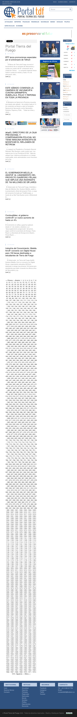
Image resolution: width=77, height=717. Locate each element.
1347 (29, 608)
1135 (20, 548)
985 (19, 506)
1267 (16, 586)
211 (17, 324)
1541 (20, 664)
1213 (25, 570)
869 (30, 478)
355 (16, 358)
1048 (7, 524)
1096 (34, 536)
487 (32, 388)
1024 (25, 516)
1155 (16, 554)
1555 (20, 668)
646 (23, 426)
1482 (7, 648)
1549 (25, 666)
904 (34, 486)
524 (12, 398)
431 (14, 376)
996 (28, 508)
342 (30, 354)
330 (17, 352)
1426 (7, 632)
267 (35, 336)
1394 (20, 622)
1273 (12, 588)
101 (19, 298)
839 (14, 472)
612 (23, 418)
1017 (25, 514)
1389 (29, 620)
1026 (34, 516)
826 (28, 468)
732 (26, 446)
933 (16, 494)
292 (34, 342)
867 (23, 478)
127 (21, 304)
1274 (16, 588)
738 (17, 448)
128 (25, 304)
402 (32, 368)
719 (10, 444)
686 (14, 436)
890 (14, 484)
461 (30, 382)
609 (12, 418)
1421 (16, 630)
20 (7, 284)
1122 (25, 544)
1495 (34, 650)
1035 (12, 520)
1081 (29, 532)
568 (17, 408)
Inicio (55, 2)
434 (25, 376)
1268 (20, 586)
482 (14, 388)
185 (16, 318)
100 (16, 298)
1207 (29, 568)
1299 (34, 594)
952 (23, 498)
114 (35, 300)
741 (28, 448)
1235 (29, 576)
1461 (7, 642)
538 (32, 400)
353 (8, 358)
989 (34, 506)
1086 (20, 534)
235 (12, 330)
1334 (34, 604)
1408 (20, 626)
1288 (16, 592)
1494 (29, 650)
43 (9, 288)
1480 (29, 646)
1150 (25, 552)
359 (30, 358)
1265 (7, 586)
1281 (16, 590)
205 (26, 322)
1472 (25, 644)
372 (16, 362)
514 (7, 396)
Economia (19, 26)
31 (7, 286)
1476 (12, 646)
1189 (12, 564)
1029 (16, 518)
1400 (16, 624)
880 (8, 482)
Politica (67, 22)
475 (19, 386)
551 (17, 404)
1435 (16, 634)
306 (23, 346)
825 (25, 468)
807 (21, 464)
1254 (20, 582)
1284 (29, 590)
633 (7, 424)
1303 (20, 596)
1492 (20, 650)
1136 (25, 548)
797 (16, 462)
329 (14, 352)
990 (7, 508)
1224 (12, 574)
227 (14, 328)
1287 (12, 592)
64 (7, 292)
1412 (7, 628)
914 (8, 490)
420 (35, 372)
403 (35, 368)
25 (21, 284)
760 (35, 452)
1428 (16, 632)
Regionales (35, 22)
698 (26, 438)
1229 (34, 574)
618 (14, 420)
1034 (7, 520)
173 (34, 314)
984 (16, 506)
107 (10, 300)
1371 (12, 616)
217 (8, 326)
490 (12, 390)
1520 (20, 658)
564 (34, 406)
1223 (7, 574)
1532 (12, 662)
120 (26, 302)
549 (10, 404)
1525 (12, 660)
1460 (34, 640)
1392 (12, 622)
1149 (20, 552)
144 (21, 308)
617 (10, 420)
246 (21, 332)
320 (12, 350)
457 (16, 382)
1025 (29, 516)
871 (7, 480)
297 (21, 344)
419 (32, 372)
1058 (20, 526)
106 (7, 300)
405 (12, 370)
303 (12, 346)
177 (17, 316)
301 (35, 344)
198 (32, 320)
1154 (12, 554)
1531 (7, 662)
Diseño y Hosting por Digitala (55, 713)
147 (32, 308)
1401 (20, 624)
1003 (25, 510)
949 (12, 498)
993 (17, 508)
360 (34, 358)
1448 (12, 638)
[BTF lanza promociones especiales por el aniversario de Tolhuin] (21, 79)
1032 (29, 518)
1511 (12, 656)
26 (23, 284)
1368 (29, 614)
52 (35, 288)
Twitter (42, 692)
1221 (29, 572)
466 (17, 384)
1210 (12, 570)
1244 (7, 580)
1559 (7, 670)
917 (19, 490)
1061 (34, 526)
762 (12, 454)
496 (34, 390)
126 (17, 304)
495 (30, 390)
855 (10, 476)
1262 (25, 584)
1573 (13, 674)
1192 (25, 564)
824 (21, 468)
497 (7, 392)
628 (19, 422)
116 (12, 302)
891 (17, 484)
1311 (25, 598)
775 (28, 456)
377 (34, 362)
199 (35, 320)
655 (25, 428)
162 (25, 312)
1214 (29, 570)
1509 (34, 654)
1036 (16, 520)
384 (28, 364)
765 (23, 454)
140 (7, 308)
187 (23, 318)
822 (14, 468)
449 (17, 380)
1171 (25, 558)
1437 (25, 634)
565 (7, 408)
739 (21, 448)
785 (34, 458)
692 (35, 436)
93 (26, 296)
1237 (7, 578)
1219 (20, 572)
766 (26, 454)
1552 (7, 668)
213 (25, 324)
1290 (25, 592)
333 (28, 352)
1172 (29, 558)
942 (17, 496)
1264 (34, 584)
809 (28, 464)
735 (7, 448)
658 (35, 428)
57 (18, 290)
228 (17, 328)
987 (26, 506)
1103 (34, 538)
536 (25, 400)
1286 (7, 592)
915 (12, 490)
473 (12, 386)
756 (21, 452)
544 (23, 402)
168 (16, 314)
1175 (12, 560)
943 (21, 496)
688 (21, 436)
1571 (29, 672)
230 (25, 328)
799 (23, 462)
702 (10, 440)
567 (14, 408)
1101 (25, 538)
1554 (16, 668)
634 (10, 424)
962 (28, 500)
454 (35, 380)
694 (12, 438)
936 (26, 494)
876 (25, 480)
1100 (20, 538)
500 (17, 392)
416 (21, 372)
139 (34, 306)
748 (23, 450)
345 (10, 356)
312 (14, 348)
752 (7, 452)
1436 (20, 634)
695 (16, 438)
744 (8, 450)
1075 (34, 530)
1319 (29, 600)
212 (21, 324)
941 (14, 496)
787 (10, 460)
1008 (16, 512)
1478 (20, 646)
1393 (16, 622)
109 (17, 300)
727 (8, 446)
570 (25, 408)
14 (20, 282)
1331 (20, 604)
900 (19, 486)
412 (7, 372)
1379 (16, 618)
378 (7, 364)
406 (16, 370)
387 (8, 366)
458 (19, 382)
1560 (12, 670)
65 (9, 292)
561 (23, 406)
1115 (25, 542)
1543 (29, 664)
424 (19, 374)
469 (28, 384)
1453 (34, 638)
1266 (12, 586)
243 (10, 332)
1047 (34, 522)
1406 (12, 626)
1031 (25, 518)
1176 (16, 560)
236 (16, 330)
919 (26, 490)
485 (25, 388)
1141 (16, 550)
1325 (25, 602)
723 (25, 444)
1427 (12, 632)
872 (10, 480)
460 (26, 382)
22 (12, 284)
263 (21, 336)
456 (12, 382)
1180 (34, 560)
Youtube (42, 694)
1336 (12, 606)
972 (34, 502)
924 (14, 492)
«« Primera (9, 280)
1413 (12, 628)
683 (34, 434)
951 (19, 498)
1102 (29, 538)
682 (30, 434)
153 (23, 310)
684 (7, 436)
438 (8, 378)
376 (30, 362)
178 (21, 316)
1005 (34, 510)
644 (16, 426)
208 (7, 324)
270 (16, 338)
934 (19, 494)
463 (7, 384)
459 (23, 382)
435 (28, 376)
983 (12, 506)
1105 (12, 540)
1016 (20, 514)
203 (19, 322)
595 (23, 414)
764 (19, 454)
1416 (25, 628)
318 (35, 348)
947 (35, 496)
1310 (20, 598)
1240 (20, 578)
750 (30, 450)
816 (23, 466)
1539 (12, 664)
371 (12, 362)
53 (7, 290)
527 (23, 398)
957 (10, 500)
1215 (34, 570)
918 (23, 490)
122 (34, 302)
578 (23, 410)
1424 (29, 630)
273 (26, 338)
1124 (34, 544)
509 (19, 394)
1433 (7, 634)
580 (30, 410)
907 (14, 488)
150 (12, 310)
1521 (25, 658)
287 (16, 342)
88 (12, 296)
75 (7, 294)
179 (25, 316)
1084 (12, 534)
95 (32, 296)
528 (26, 398)
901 (23, 486)
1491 (16, 650)
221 (23, 326)
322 (19, 350)
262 (17, 336)
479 (34, 386)
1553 (12, 668)
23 (15, 284)
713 (19, 442)
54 (9, 290)
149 (8, 310)
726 (35, 444)
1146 (7, 552)
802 (34, 462)
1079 (20, 532)
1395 (25, 622)
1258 (7, 584)
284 (35, 340)
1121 (20, 544)
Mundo (52, 22)
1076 (7, 532)
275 (34, 338)
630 (26, 422)
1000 (12, 510)
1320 (34, 600)
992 (14, 508)
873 (14, 480)
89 (15, 296)
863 (8, 478)
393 (30, 366)
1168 (12, 558)
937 (30, 494)
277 (10, 340)
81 (23, 294)
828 (35, 468)
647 (26, 426)
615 (34, 418)
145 (25, 308)
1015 (16, 514)
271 (19, 338)
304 (16, 346)
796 (12, 462)
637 (21, 424)
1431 (29, 632)
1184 (20, 562)
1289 (20, 592)
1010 (25, 512)
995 (25, 508)
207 (34, 322)
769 (7, 456)
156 (34, 310)
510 (23, 394)
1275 (20, 588)
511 (26, 394)
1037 (20, 520)
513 (34, 394)
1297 (25, 594)
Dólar (64, 80)
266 (32, 336)
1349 (7, 610)
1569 (20, 672)
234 (8, 330)
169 (19, 314)
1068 (34, 528)
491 (16, 390)
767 (30, 454)
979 (28, 504)
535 (21, 400)
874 (17, 480)
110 (21, 300)
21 (9, 284)
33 (12, 286)
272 (23, 338)
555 (32, 404)
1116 (29, 542)
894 (28, 484)
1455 (12, 640)
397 (14, 368)
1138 (34, 548)
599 (7, 416)
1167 (7, 558)
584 (14, 412)
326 (34, 350)
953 (26, 498)
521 (32, 396)
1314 (7, 600)
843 (28, 472)
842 (25, 472)
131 (35, 304)
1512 (16, 656)
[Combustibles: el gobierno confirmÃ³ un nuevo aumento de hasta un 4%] (21, 240)
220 (19, 326)
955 (34, 498)
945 (28, 496)
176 (14, 316)
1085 (16, 534)
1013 (7, 514)
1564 (29, 670)
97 (7, 298)
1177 (20, 560)
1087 (25, 534)
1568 (16, 672)
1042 (12, 522)
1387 (20, 620)
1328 (7, 604)
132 (8, 306)
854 (7, 476)
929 (32, 492)
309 (34, 346)
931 (8, 494)
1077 (12, 532)
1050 (16, 524)
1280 (12, 590)
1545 (7, 666)
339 (19, 354)
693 (8, 438)
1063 (12, 528)
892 (21, 484)
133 (12, 306)
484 (21, 388)
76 (9, 294)
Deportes (17, 22)
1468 (7, 644)
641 (35, 424)
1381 (25, 618)
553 (25, 404)
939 (7, 496)
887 (34, 482)
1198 (20, 566)
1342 (7, 608)
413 (10, 372)
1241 (25, 578)
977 (21, 504)
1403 (29, 624)
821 (10, 468)
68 (18, 292)
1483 (12, 648)
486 (28, 388)
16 (26, 282)
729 (16, 446)
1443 (20, 636)
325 (30, 350)
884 (23, 482)
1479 (25, 646)
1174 (7, 560)
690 (28, 436)
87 (9, 296)
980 (32, 504)
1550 (29, 666)
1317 (20, 600)
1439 (34, 634)
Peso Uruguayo (67, 94)
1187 (34, 562)
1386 (16, 620)
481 (10, 388)
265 (28, 336)
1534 (20, 662)
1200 (29, 566)
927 (25, 492)
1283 (25, 590)
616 (7, 420)
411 (34, 370)
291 (30, 342)
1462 (12, 642)
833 (23, 470)
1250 (34, 580)
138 (30, 306)
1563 (25, 670)
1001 (16, 510)
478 (30, 386)
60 (26, 290)
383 (25, 364)
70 (23, 292)
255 (23, 334)
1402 (25, 624)
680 (23, 434)
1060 (29, 526)
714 (23, 442)
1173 (34, 558)
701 (7, 440)
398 (17, 368)
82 (26, 294)
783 (26, 458)
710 (8, 442)
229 (21, 328)
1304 (25, 596)
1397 (34, 622)
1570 (25, 672)
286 (12, 342)
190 (34, 318)
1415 (20, 628)
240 (30, 330)
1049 (12, 524)
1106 (16, 540)
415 (17, 372)
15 (23, 282)
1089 (34, 534)
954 (30, 498)
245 (17, 332)
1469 (12, 644)
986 (23, 506)
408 (23, 370)
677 (12, 434)
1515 (29, 656)
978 (25, 504)
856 (14, 476)
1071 (16, 530)
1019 (34, 514)
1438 (29, 634)
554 (28, 404)
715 (26, 442)
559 (16, 406)
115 (8, 302)
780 (16, 458)
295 (14, 344)
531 (7, 400)
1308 (12, 598)
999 (8, 510)
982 (8, 506)
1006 (7, 512)
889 (10, 484)
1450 (20, 638)
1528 (25, 660)
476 (23, 386)
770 (10, 456)
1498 (16, 652)
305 (19, 346)
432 (17, 376)
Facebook (43, 688)
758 (28, 452)
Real (64, 90)
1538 (7, 664)
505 (35, 392)
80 (21, 294)
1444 (25, 636)
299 (28, 344)
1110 (34, 540)
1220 (25, 572)
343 (34, 354)
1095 (29, 536)
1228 (29, 574)
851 (26, 474)
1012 (34, 512)
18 (31, 282)
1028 (12, 518)
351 (32, 356)
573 (35, 408)
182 (35, 316)
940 (10, 496)
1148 (16, 552)
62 (32, 290)
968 (19, 502)
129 (28, 304)
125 (14, 304)
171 (26, 314)
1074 (29, 530)
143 (17, 308)
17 (29, 282)
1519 (16, 658)
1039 (29, 520)
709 (35, 440)
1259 (12, 584)
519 (25, 396)
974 (10, 504)
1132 (7, 548)
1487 (29, 648)
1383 (34, 618)
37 (23, 286)
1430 (25, 632)
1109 (29, 540)
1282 (20, 590)
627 (16, 422)
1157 (25, 554)
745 (12, 450)
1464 (20, 642)
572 (32, 408)
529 (30, 398)
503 (28, 392)
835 (30, 470)
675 (35, 432)
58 (21, 290)
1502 (34, 652)
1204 (16, 568)
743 (35, 448)
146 (28, 308)
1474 (34, 644)
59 (23, 290)
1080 (25, 532)
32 (9, 286)
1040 (34, 520)
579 (26, 410)
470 (32, 384)
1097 (7, 538)
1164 (25, 556)
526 (19, 398)
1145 (34, 550)
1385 (12, 620)
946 (32, 496)
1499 (20, 652)
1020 (7, 516)
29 (32, 284)
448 (14, 380)
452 (28, 380)
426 (26, 374)
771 (14, 456)
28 (29, 284)
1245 (12, 580)
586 (21, 412)
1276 (25, 588)
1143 (25, 550)
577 (19, 410)
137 (26, 306)
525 (16, 398)
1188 (7, 564)
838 (10, 472)
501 (21, 392)
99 (13, 298)
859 (25, 476)
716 (30, 442)
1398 (7, 624)
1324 (20, 602)
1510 (7, 656)
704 (17, 440)
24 (18, 284)
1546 (12, 666)
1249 (29, 580)
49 (26, 288)
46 (18, 288)
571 (28, 408)
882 (16, 482)
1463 (16, 642)
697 (23, 438)
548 (7, 404)
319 (8, 350)
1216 (7, 572)
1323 (16, 602)
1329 (12, 604)
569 (21, 408)
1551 (34, 666)
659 (8, 430)
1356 (7, 612)
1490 (12, 650)
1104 (7, 540)
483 (17, 388)
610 (16, 418)
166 (8, 314)
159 (14, 312)
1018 (29, 514)
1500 (25, 652)
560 (19, 406)
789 (17, 460)
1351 (16, 610)
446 (7, 380)
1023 (20, 516)
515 (10, 396)
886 (30, 482)
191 (7, 320)
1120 (16, 544)
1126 (12, 546)
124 (10, 304)
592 (12, 414)
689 (25, 436)
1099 (16, 538)
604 (25, 416)
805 (14, 464)
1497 (12, 652)
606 (32, 416)
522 (35, 396)
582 (7, 412)
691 (32, 436)
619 (17, 420)
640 (32, 424)
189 (30, 318)
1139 (7, 550)
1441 (12, 636)
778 (8, 458)
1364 (12, 614)
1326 (29, 602)
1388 (25, 620)
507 (12, 394)
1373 (20, 616)
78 (15, 294)
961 (25, 500)
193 (14, 320)
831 (16, 470)
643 (12, 426)
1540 (16, 664)
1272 (7, 588)
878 (32, 480)
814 (16, 466)
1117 (34, 542)
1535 (25, 662)
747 (19, 450)
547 (34, 402)
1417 (29, 628)
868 (26, 478)
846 (8, 474)
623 (32, 420)
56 (15, 290)
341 (26, 354)
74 (35, 292)
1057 (16, 526)
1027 (7, 518)
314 (21, 348)
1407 (16, 626)
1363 (7, 614)
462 (34, 382)
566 (10, 408)
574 (8, 410)
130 (32, 304)
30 (35, 284)
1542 (25, 664)
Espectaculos (10, 26)
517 (17, 396)
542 (16, 402)
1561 (16, 670)
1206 (25, 568)
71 (26, 292)
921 (34, 490)
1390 (34, 620)
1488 (34, 648)
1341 (34, 606)
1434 (12, 634)
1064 (16, 528)
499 (14, 392)
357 (23, 358)
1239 (16, 578)
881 (12, 482)
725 (32, 444)
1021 (12, 516)
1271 (34, 586)
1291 (29, 592)
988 (30, 506)
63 (35, 290)
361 (7, 360)
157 (7, 312)
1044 (20, 522)
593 (16, 414)
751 (34, 450)
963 (32, 500)
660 (12, 430)
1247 (20, 580)
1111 (7, 542)
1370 (7, 616)
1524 (7, 660)
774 (25, 456)
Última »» (28, 674)
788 (14, 460)
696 (19, 438)
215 (32, 324)
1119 (12, 544)
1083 (7, 534)
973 (7, 504)
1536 (29, 662)
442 (23, 378)
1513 (20, 656)
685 (10, 436)
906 (10, 488)
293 (7, 344)
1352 (20, 610)
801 (30, 462)
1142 (20, 550)
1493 (25, 650)
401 (28, 368)
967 (16, 502)
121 (30, 302)
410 (30, 370)
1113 (16, 542)
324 (26, 350)
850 (23, 474)
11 (12, 282)
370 (8, 362)
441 (19, 378)
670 (17, 432)
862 (35, 476)
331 (21, 352)
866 (19, 478)
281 (25, 340)
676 (8, 434)
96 (35, 296)
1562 (20, 670)
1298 (29, 594)
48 (23, 288)
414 (14, 372)
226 (10, 328)
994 (21, 508)
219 (16, 326)
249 (32, 332)
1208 (34, 568)
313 (17, 348)
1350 (12, 610)
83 (29, 294)
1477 (16, 646)
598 (34, 414)
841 (21, 472)
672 (25, 432)
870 (34, 478)
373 (19, 362)
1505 (16, 654)
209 (10, 324)
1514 (25, 656)
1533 (16, 662)
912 (32, 488)
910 (25, 488)
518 (21, 396)
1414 (16, 628)
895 (32, 484)
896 (35, 484)
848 (16, 474)
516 (14, 396)
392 (26, 366)
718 (7, 444)
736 (10, 448)
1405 (7, 626)
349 (25, 356)
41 (35, 286)
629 (23, 422)
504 (32, 392)
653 (17, 428)
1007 (12, 512)
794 (35, 460)
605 (28, 416)
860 (28, 476)
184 (12, 318)
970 (26, 502)
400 (25, 368)
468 (25, 384)
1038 (25, 520)
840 (17, 472)
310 (7, 348)
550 (14, 404)
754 (14, 452)
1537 (34, 662)
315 (25, 348)
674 (32, 432)
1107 (20, 540)
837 (7, 472)
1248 (25, 580)
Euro (64, 86)
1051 (20, 524)
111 (25, 300)
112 (28, 300)
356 (19, 358)
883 (19, 482)
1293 (7, 594)
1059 (25, 526)
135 (19, 306)
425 (23, 374)
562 (26, 406)
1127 (16, 546)
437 (35, 376)
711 (12, 442)
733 (30, 446)
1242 (29, 578)
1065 (20, 528)
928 (28, 492)
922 (7, 492)
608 (8, 418)
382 (21, 364)
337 (12, 354)
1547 (16, 666)
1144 (29, 550)
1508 (29, 654)
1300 (7, 596)
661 (16, 430)
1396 (29, 622)
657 (32, 428)
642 (8, 426)
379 (10, 364)
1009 (20, 512)
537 (28, 400)
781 (19, 458)
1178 (25, 560)
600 (10, 416)
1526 (16, 660)
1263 (29, 584)
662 (19, 430)
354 (12, 358)
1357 (12, 612)
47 (21, 288)
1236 (34, 576)
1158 (29, 554)
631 (30, 422)
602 (17, 416)
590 (35, 412)
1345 (20, 608)
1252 (12, 582)
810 (32, 464)
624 (35, 420)
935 (23, 494)
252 (12, 334)
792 (28, 460)
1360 (25, 612)
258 (34, 334)
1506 (20, 654)
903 (30, 486)
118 (19, 302)
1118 (7, 544)
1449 (16, 638)
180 (28, 316)
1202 (7, 568)
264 (25, 336)
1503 (7, 654)
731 (23, 446)
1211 (16, 570)
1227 (25, 574)
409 (26, 370)
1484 (16, 648)
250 (35, 332)
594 (19, 414)
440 (16, 378)
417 (25, 372)
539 (35, 400)
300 (32, 344)
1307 (7, 598)
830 (12, 470)
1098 (12, 538)
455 (8, 382)
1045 (25, 522)
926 (21, 492)
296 (17, 344)
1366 (20, 614)
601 (14, 416)
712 (16, 442)
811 (35, 464)
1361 (29, 612)
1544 (34, 664)
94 (29, 296)
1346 (25, 608)
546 (30, 402)
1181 (7, 562)
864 (12, 478)
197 (28, 320)
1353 (25, 610)
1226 (20, 574)
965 (8, 502)
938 (34, 494)
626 (12, 422)
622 (28, 420)
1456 (16, 640)
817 (26, 466)
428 (34, 374)
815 (19, 466)
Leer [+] (7, 76)
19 (34, 282)
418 (28, 372)
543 (19, 402)
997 (32, 508)
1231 (12, 576)
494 (26, 390)
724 (28, 444)
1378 (12, 618)
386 (35, 364)
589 (32, 412)
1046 (29, 522)
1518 (12, 658)
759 (32, 452)
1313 (34, 598)
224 (34, 326)
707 (28, 440)
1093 (20, 536)
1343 (12, 608)
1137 (29, 548)
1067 (29, 528)
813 (12, 466)
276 (7, 340)
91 (21, 296)
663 (23, 430)
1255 (25, 582)
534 (17, 400)
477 (26, 386)
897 (8, 486)
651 (10, 428)
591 (8, 414)
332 (25, 352)
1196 (12, 566)
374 (23, 362)
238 (23, 330)
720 (14, 444)
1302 (16, 596)
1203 (12, 568)
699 (30, 438)
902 (26, 486)
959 (17, 500)
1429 (20, 632)
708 (32, 440)
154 (26, 310)
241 (34, 330)
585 (17, 412)
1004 (29, 510)
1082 (34, 532)
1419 (7, 630)
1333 (29, 604)
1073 (25, 530)
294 (10, 344)
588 (28, 412)
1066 (25, 528)
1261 (20, 584)
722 (21, 444)
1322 (12, 602)
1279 (7, 590)
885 (26, 482)
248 (28, 332)
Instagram (43, 690)
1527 (20, 660)
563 (30, 406)
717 (34, 442)
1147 (12, 552)
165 (35, 312)
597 (30, 414)
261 (14, 336)
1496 (7, 652)
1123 (29, 544)
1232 (16, 576)
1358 (16, 612)
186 (19, 318)
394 (34, 366)
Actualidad (9, 22)
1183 (16, 562)
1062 (7, 528)
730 (19, 446)
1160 (7, 556)
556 (35, 404)
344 (7, 356)
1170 (20, 558)
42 (7, 288)
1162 (16, 556)
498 (10, 392)
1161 (12, 556)
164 (32, 312)
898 (12, 486)
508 (16, 394)
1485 (20, 648)
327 (7, 352)
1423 (25, 630)
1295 (16, 594)
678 (16, 434)
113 (32, 300)
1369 (34, 614)
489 (8, 390)
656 (28, 428)
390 (19, 366)
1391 (7, 622)
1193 (29, 564)
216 (35, 324)
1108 (25, 540)
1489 (7, 650)
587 (25, 412)
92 (23, 296)
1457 (20, 640)
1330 (16, 604)
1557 (29, 668)
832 (19, 470)
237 (19, 330)
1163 (20, 556)
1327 (34, 602)
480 (7, 388)
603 (21, 416)
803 (7, 464)
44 (12, 288)
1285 (34, 590)
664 (26, 430)
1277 (29, 588)
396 (10, 368)
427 (30, 374)
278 (14, 340)
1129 (25, 546)
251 (8, 334)
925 (17, 492)
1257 (34, 582)
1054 (34, 524)
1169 (16, 558)
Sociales (60, 22)
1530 (34, 660)
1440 (7, 636)
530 (34, 398)
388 (12, 366)
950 (16, 498)
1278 (34, 588)
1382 (29, 618)
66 (12, 292)
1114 (20, 542)
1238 (12, 578)
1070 (12, 530)
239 (26, 330)
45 (15, 288)
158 (10, 312)
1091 (12, 536)
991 (10, 508)
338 (16, 354)
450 (21, 380)
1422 (20, 630)
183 (8, 318)
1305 (29, 596)
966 (12, 502)
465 (14, 384)
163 (28, 312)
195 (21, 320)
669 (14, 432)
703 (14, 440)
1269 (25, 586)
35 (18, 286)
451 (25, 380)
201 (12, 322)
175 (10, 316)
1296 (20, 594)
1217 (12, 572)
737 (14, 448)
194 (17, 320)
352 (35, 356)
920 (30, 490)
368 (32, 360)
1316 (16, 600)
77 (12, 294)
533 (14, 400)
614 (30, 418)
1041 (7, 522)
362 (10, 360)
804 (10, 464)
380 (14, 364)
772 (17, 456)
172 (30, 314)
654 (21, 428)
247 (25, 332)
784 (30, 458)
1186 (29, 562)
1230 (7, 576)
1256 (29, 582)
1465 (25, 642)
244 (14, 332)
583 (10, 412)
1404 (34, 624)
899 (16, 486)
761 (8, 454)
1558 (34, 668)
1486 (25, 648)
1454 (7, 640)
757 (25, 452)
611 (19, 418)
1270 (29, 586)
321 (16, 350)
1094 (25, 536)
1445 (29, 636)
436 (32, 376)
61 (29, 290)
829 (8, 470)
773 (21, 456)
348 (21, 356)
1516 (34, 656)
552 (21, 404)
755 (17, 452)
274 (30, 338)
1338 (20, 606)
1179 (29, 560)
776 (32, 456)
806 (17, 464)
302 (8, 346)
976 (17, 504)
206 (30, 322)
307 (26, 346)
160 (17, 312)
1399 (12, 624)
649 (34, 426)
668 (10, 432)
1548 (20, 666)
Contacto (72, 2)
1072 (20, 530)
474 (16, 386)
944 (25, 496)
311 (10, 348)
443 (26, 378)
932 (12, 494)
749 (26, 450)
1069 (7, 530)
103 (27, 298)
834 (26, 470)
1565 (34, 670)
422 (12, 374)
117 (16, 302)
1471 (20, 644)
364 (17, 360)
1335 (7, 606)
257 (30, 334)
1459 (29, 640)
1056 (12, 526)
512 (30, 394)
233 (35, 328)
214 (28, 324)
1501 (29, 652)
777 (35, 456)
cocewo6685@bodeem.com (67, 692)
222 (26, 326)
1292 (34, 592)
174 (7, 316)
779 (12, 458)
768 (34, 454)
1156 (20, 554)
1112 (12, 542)
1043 (16, 522)
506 (8, 394)
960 (21, 500)
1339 (25, 606)
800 (26, 462)
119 (23, 302)
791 (25, 460)
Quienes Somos (62, 2)
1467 (34, 642)
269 (12, 338)
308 (30, 346)
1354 (29, 610)
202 (16, 322)
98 (10, 298)
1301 (12, 596)
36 (21, 286)
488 (35, 388)
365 (21, 360)
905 (7, 488)
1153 (7, 554)
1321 (7, 602)
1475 (7, 646)
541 (12, 402)
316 (28, 348)
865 (16, 478)
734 (34, 446)
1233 (20, 576)
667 (7, 432)
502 (25, 392)
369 (35, 360)
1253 (16, 582)
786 (7, 460)
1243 (34, 578)
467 (21, 384)
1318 (25, 600)
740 (25, 448)
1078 (16, 532)
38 (26, 286)
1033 (34, 518)
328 (10, 352)
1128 (20, 546)
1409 (25, 626)
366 (25, 360)
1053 (29, 524)
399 (21, 368)
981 (35, 504)
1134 (16, 548)
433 (21, 376)
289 (23, 342)
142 (14, 308)
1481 (34, 646)
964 (35, 500)
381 (17, 364)
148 (35, 308)
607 (35, 416)
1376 (34, 616)
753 (10, 452)
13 (17, 282)
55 (12, 290)
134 (16, 306)
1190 (16, 564)
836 (34, 470)
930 (35, 492)
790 (21, 460)
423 (16, 374)
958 (14, 500)
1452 (29, 638)
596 (26, 414)
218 (12, 326)
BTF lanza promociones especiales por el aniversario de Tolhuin (20, 58)
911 (28, 488)
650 (7, 428)
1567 (12, 672)
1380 (20, 618)
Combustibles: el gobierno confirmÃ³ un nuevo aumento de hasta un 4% (19, 217)
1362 (34, 612)
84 (32, 294)
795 (8, 462)
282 (28, 340)
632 (34, 422)
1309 (16, 598)
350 (28, 356)
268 (8, 338)
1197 (16, 566)
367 (28, 360)
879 (35, 480)
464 (10, 384)
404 (8, 370)
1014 (12, 514)
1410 (29, 626)
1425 (34, 630)
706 (25, 440)
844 (32, 472)
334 (32, 352)
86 (7, 296)
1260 (16, 584)
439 (12, 378)
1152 (34, 552)
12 (15, 282)
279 (17, 340)
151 (16, 310)
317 (32, 348)
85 (35, 294)
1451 (25, 638)
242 (7, 332)
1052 (25, 524)
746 (16, 450)
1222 (34, 572)
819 (34, 466)
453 (32, 380)
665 (30, 430)
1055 (7, 526)
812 (8, 466)
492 (19, 390)
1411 (34, 626)
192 (10, 320)
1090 (7, 536)
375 (26, 362)
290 (26, 342)
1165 (29, 556)
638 (25, 424)
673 (28, 432)
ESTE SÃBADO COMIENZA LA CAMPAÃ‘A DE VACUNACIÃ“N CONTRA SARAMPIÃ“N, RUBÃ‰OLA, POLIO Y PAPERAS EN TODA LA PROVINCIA (20, 93)
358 (26, 358)
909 (21, 488)
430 (10, 376)
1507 (25, 654)
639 (28, 424)
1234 (25, 576)
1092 (16, 536)
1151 (29, 552)
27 (26, 284)
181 (32, 316)
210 (14, 324)
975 (14, 504)
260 (10, 336)
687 (17, 436)
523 (8, 398)
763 (16, 454)
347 (17, 356)
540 (8, 402)
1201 (34, 566)
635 (14, 424)
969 (23, 502)
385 (32, 364)
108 (14, 300)
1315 (12, 600)
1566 (7, 672)
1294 (12, 594)
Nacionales (45, 22)
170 (23, 314)
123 (7, 304)
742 (32, 448)
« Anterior (17, 280)
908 (17, 488)
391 (23, 366)
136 (23, 306)
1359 (20, 612)
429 (7, 376)
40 (32, 286)
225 (7, 328)
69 (21, 292)
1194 (34, 564)
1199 (25, 566)
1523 (34, 658)
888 (7, 484)
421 (8, 374)
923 (10, 492)
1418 (34, 628)
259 (7, 336)
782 (23, 458)
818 (30, 466)
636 (17, 424)
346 (14, 356)
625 (8, 422)
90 (18, 296)
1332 (25, 604)
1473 (29, 644)
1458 (25, 640)
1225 (16, 574)
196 (25, 320)
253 (16, 334)
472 (8, 386)
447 (10, 380)
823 (17, 468)
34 (15, 286)
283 (32, 340)
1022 (16, 516)
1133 (12, 548)
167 (12, 314)
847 (12, 474)
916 (16, 490)
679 (19, 434)
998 (35, 508)
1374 (25, 616)
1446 (34, 636)
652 (14, 428)
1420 (12, 630)
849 (19, 474)
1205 (20, 568)
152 (19, 310)
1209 (7, 570)
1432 (34, 632)
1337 (16, 606)
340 (23, 354)
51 (32, 288)
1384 (7, 620)
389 (16, 366)
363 (14, 360)
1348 (34, 608)
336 (8, 354)
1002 (20, 510)
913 (35, 488)
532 (10, 400)
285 (8, 342)
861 (32, 476)
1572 (34, 672)
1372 (16, 616)
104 (30, 298)
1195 (7, 566)
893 (25, 484)
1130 (29, 546)
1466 (29, 642)
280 (21, 340)
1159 (34, 554)
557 (8, 406)
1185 (25, 562)
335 (35, 352)
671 (21, 432)
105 (34, 298)
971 (30, 502)
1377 (7, 618)
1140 (12, 550)
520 (28, 396)
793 (32, 460)
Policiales (26, 22)
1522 (29, 658)
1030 (20, 518)
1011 (29, 512)
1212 (20, 570)
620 (21, 420)
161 (21, 312)
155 (30, 310)
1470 (16, 644)
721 (17, 444)
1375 (29, 616)
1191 (20, 564)
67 (15, 292)
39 (29, 286)
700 (34, 438)
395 (7, 368)
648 (30, 426)
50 (29, 288)
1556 (25, 668)
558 (12, 406)
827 (32, 468)
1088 (29, 534)
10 (9, 282)
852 (30, 474)
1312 (29, 598)
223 (30, 326)
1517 (7, 658)
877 (28, 480)
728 (12, 446)
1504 (12, 654)
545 (26, 402)
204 (23, 322)
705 (21, 440)
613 (26, 418)
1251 (7, 582)
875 (21, 480)
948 (8, 498)
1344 (16, 608)
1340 (29, 606)
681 (26, 434)
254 (19, 334)
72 (29, 292)
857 (17, 476)
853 (34, 474)
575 (12, 410)
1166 (34, 556)
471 (35, 384)
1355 (34, 610)
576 (16, 410)
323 (23, 350)
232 (32, 328)
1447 (7, 638)
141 (10, 308)
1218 (16, 572)
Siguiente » (19, 674)
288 (19, 342)
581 (34, 410)
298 (25, 344)
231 (28, 328)
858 (21, 476)
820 (7, 468)
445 (34, 378)
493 (23, 390)
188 (26, 318)
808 (25, 464)
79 (18, 294)
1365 (16, 614)
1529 (29, 660)
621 (25, 420)
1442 (16, 636)
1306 (34, 596)
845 (35, 472)
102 (23, 298)
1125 (7, 546)
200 (8, 322)
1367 (25, 614)
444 (30, 378)
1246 (16, 580)
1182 (12, 562)
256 (26, 334)
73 (32, 292)
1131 (34, 546)
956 (7, 500)
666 (34, 430)
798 (19, 462)
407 (19, 370)
